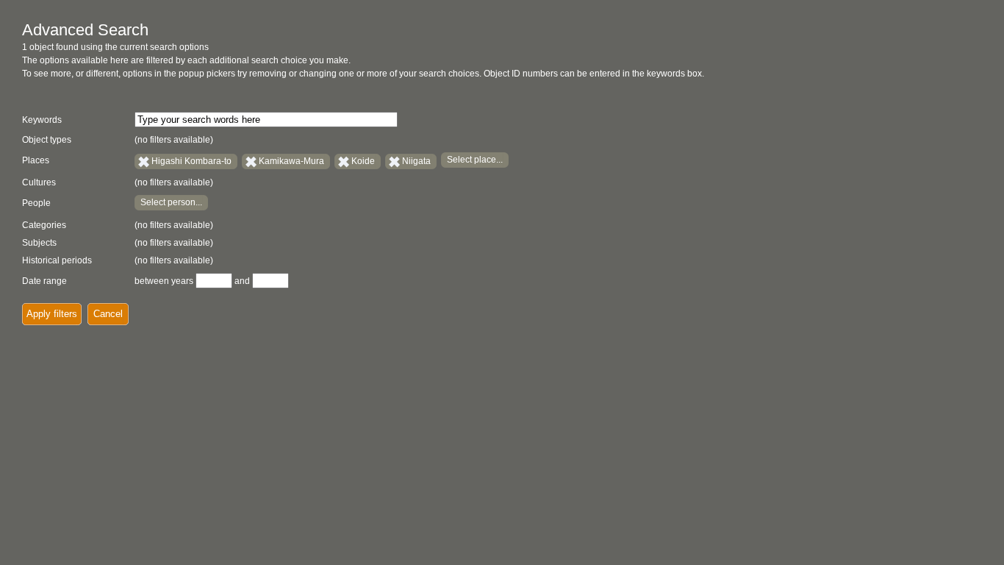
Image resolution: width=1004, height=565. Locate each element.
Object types (46, 140)
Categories (44, 225)
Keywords (42, 120)
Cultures (39, 182)
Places (35, 160)
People (36, 203)
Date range (44, 281)
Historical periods (57, 260)
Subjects (39, 243)
